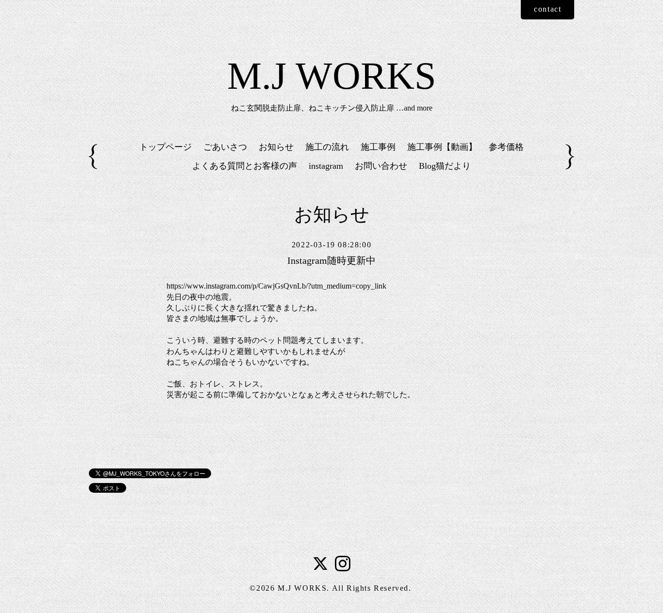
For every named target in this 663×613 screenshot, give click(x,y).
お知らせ (276, 147)
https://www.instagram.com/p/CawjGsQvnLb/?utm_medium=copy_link (276, 286)
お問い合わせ (381, 166)
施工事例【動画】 (442, 147)
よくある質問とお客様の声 (244, 166)
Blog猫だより (445, 166)
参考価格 (506, 147)
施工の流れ (327, 147)
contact (547, 9)
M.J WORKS (331, 75)
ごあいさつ (225, 147)
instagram (326, 166)
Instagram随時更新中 (331, 260)
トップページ (165, 147)
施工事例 (378, 147)
